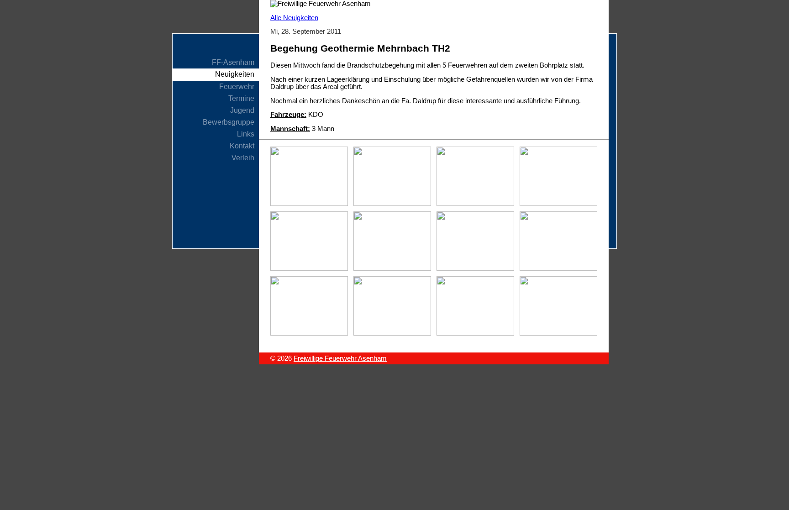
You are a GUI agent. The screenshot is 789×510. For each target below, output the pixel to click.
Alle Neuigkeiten (294, 17)
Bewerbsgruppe (228, 122)
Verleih (242, 158)
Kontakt (242, 146)
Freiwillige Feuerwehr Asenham (340, 358)
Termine (241, 98)
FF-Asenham (233, 62)
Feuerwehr (236, 86)
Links (245, 134)
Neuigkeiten (234, 74)
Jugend (242, 110)
